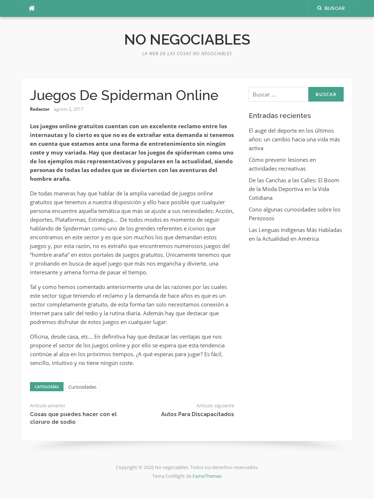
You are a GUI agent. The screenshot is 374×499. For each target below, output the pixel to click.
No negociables (187, 39)
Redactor (39, 109)
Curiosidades (82, 387)
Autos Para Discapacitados (197, 414)
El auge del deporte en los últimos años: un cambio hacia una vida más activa (294, 139)
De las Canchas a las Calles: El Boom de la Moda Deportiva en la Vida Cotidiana (294, 188)
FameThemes (207, 476)
